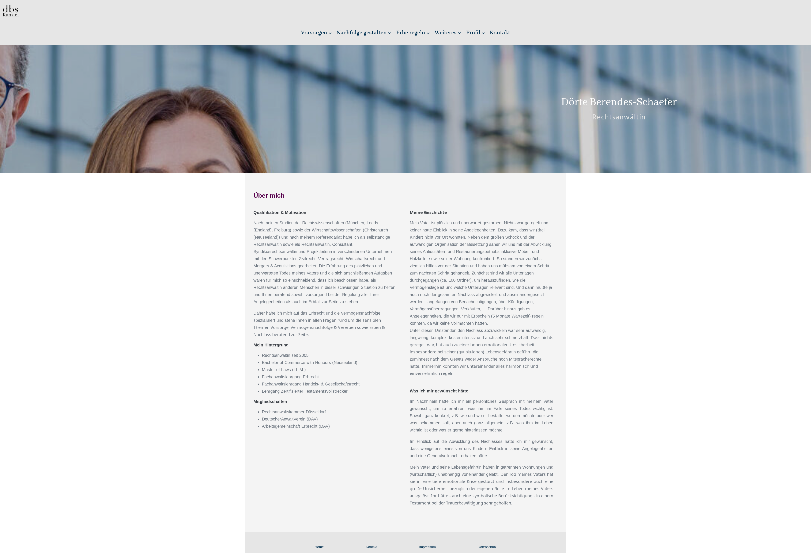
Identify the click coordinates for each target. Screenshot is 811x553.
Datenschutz (487, 547)
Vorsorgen (314, 33)
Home (319, 547)
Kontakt (500, 33)
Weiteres (446, 33)
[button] (330, 33)
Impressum (427, 547)
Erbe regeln (410, 33)
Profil (473, 33)
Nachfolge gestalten (362, 33)
